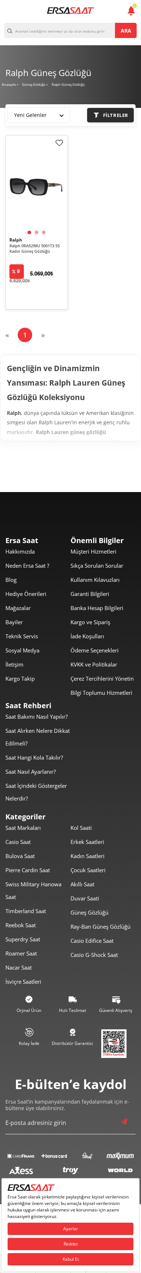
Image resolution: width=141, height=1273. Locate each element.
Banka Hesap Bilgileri (96, 608)
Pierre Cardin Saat (27, 870)
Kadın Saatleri (87, 856)
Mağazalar (18, 608)
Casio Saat (18, 841)
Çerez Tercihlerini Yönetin (102, 678)
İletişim (14, 664)
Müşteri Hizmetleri (93, 551)
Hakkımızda (20, 551)
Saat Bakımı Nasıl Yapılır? (36, 716)
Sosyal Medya (22, 650)
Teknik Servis (21, 636)
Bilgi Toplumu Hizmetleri (101, 692)
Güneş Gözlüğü (89, 912)
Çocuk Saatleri (88, 870)
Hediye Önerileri (25, 593)
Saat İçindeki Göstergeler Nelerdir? (36, 792)
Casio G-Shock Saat (94, 954)
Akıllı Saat (82, 884)
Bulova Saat (20, 856)
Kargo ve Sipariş (90, 622)
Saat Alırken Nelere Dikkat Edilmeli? (37, 737)
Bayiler (14, 622)
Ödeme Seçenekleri (94, 650)
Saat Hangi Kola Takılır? (34, 757)
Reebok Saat (20, 925)
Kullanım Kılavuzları (95, 579)
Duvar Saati (84, 898)
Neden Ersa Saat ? (27, 565)
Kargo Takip (20, 678)
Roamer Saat (21, 953)
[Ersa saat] (70, 10)
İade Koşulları (87, 636)
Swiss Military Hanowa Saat (33, 890)
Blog (11, 579)
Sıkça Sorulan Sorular (96, 565)
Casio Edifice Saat (92, 940)
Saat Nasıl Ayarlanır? (30, 771)
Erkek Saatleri (87, 841)
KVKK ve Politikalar (93, 664)
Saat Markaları (23, 827)
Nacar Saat (18, 967)
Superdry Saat (22, 939)
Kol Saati (81, 827)
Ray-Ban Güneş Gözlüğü (100, 926)
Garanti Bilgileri (89, 593)
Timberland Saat (25, 911)
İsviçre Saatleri (23, 981)
